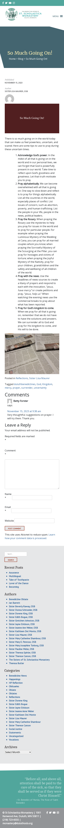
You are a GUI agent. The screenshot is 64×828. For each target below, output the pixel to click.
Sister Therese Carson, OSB (22, 656)
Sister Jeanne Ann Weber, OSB (23, 627)
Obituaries (14, 686)
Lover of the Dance (18, 583)
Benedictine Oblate (18, 599)
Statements (15, 732)
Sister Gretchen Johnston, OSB (24, 620)
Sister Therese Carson (20, 725)
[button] (56, 16)
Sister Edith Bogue (18, 704)
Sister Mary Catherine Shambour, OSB (27, 638)
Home (12, 58)
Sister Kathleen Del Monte (22, 714)
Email (8, 508)
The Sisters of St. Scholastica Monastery (29, 659)
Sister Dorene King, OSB (21, 613)
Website (9, 520)
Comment (10, 452)
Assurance (14, 572)
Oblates (13, 693)
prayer (16, 387)
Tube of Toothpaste (19, 579)
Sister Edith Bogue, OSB (21, 616)
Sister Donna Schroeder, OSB (23, 609)
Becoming (14, 586)
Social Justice (15, 728)
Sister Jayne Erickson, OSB (22, 624)
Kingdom (47, 384)
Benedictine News (18, 675)
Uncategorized (16, 736)
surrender (27, 387)
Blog (20, 58)
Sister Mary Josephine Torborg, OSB (26, 645)
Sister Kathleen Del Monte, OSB (25, 631)
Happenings (14, 679)
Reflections (22, 378)
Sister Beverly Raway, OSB (22, 606)
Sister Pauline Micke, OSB (21, 648)
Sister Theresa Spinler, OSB (22, 652)
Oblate (12, 689)
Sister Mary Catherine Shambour (25, 721)
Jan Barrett (14, 602)
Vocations (14, 739)
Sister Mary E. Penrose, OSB (22, 641)
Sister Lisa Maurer (39, 378)
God (39, 384)
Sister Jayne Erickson (19, 707)
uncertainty (40, 387)
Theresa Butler (16, 663)
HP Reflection (16, 682)
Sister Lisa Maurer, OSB (16, 91)
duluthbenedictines (24, 384)
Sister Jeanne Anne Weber (21, 711)
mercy (8, 387)
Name (8, 495)
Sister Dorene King (18, 700)
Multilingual (15, 576)
